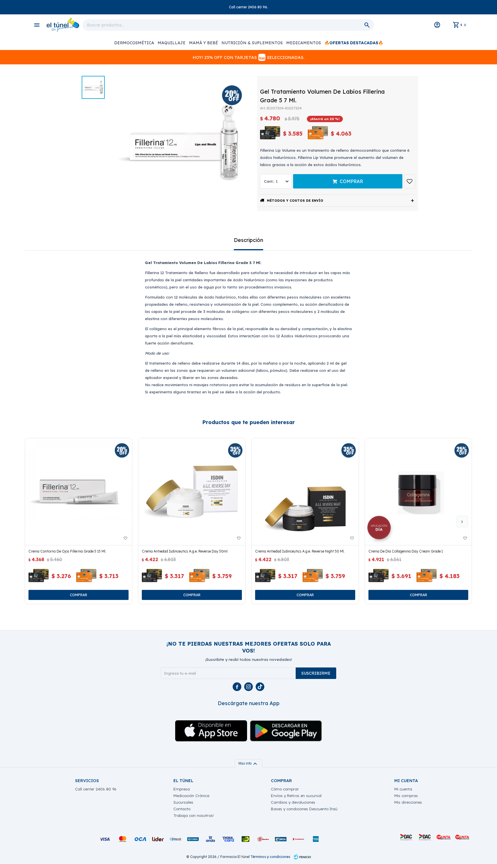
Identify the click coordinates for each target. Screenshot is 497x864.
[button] (462, 521)
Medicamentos (303, 42)
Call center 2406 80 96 (95, 789)
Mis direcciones (408, 802)
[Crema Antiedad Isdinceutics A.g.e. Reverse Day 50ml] (191, 491)
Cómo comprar (285, 789)
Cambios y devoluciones (293, 802)
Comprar (351, 181)
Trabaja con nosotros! (193, 815)
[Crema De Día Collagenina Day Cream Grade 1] (418, 491)
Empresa (181, 789)
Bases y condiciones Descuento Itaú (304, 809)
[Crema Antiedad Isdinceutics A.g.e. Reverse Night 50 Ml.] (305, 491)
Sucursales (183, 802)
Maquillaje (172, 42)
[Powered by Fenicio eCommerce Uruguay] (302, 857)
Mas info (248, 763)
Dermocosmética (134, 42)
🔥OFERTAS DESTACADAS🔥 (353, 42)
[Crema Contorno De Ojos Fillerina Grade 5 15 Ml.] (78, 491)
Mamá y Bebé (203, 42)
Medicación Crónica (191, 795)
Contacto (181, 809)
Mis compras (406, 795)
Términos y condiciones (270, 857)
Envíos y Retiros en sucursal (296, 795)
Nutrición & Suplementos (252, 42)
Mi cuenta (403, 789)
